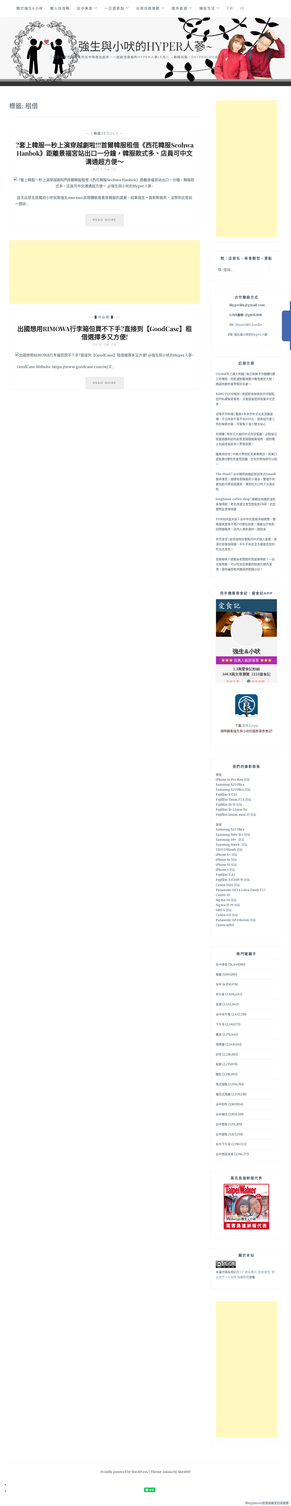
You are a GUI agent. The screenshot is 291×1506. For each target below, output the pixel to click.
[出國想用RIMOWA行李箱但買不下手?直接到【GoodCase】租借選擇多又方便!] (104, 355)
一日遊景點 (115, 8)
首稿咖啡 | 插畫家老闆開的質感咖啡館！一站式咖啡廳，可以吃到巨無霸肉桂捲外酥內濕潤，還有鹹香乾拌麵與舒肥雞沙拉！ (245, 564)
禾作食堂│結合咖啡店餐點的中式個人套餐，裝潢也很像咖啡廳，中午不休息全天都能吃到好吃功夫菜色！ (246, 544)
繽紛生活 (207, 8)
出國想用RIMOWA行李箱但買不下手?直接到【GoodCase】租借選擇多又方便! (104, 332)
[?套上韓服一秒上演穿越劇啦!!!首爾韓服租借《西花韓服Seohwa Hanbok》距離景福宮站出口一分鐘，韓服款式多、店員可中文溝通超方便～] (105, 186)
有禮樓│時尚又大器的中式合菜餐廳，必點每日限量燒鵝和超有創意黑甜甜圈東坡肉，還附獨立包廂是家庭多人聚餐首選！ (246, 439)
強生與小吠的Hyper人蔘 (250, 334)
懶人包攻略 (60, 8)
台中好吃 (222, 1104)
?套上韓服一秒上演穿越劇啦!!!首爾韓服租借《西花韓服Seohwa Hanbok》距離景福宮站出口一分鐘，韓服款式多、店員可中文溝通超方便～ (105, 153)
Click (286, 326)
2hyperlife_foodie (248, 325)
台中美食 (85, 8)
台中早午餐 (223, 1014)
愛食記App (250, 726)
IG (242, 8)
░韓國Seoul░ (104, 133)
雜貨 (219, 1034)
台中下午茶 (223, 1144)
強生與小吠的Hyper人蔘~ (145, 46)
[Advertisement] (104, 272)
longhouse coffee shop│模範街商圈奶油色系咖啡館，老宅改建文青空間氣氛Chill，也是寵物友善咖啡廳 (246, 504)
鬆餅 (219, 1064)
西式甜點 (222, 1084)
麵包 (219, 1074)
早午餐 (220, 994)
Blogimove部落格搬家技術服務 (267, 1503)
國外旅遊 (180, 8)
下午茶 (220, 1024)
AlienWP (184, 1472)
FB (230, 8)
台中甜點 (222, 1134)
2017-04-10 (104, 169)
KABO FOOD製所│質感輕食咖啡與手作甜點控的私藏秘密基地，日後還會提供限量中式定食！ (245, 399)
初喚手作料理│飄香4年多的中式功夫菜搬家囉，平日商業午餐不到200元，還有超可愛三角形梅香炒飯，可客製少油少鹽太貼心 (245, 419)
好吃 (219, 1054)
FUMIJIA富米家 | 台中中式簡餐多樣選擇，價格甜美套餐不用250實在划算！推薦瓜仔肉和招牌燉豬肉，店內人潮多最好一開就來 (246, 524)
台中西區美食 (224, 1154)
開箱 (247, 780)
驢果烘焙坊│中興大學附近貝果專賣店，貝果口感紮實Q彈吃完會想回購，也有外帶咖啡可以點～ (246, 459)
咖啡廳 (220, 1044)
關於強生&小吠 (29, 8)
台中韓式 (222, 1114)
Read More (108, 222)
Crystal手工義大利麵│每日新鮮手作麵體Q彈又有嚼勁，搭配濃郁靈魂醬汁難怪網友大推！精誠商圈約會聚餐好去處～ (245, 379)
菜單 (219, 1004)
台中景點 (222, 1124)
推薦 (219, 974)
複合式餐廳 (223, 1094)
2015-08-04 (105, 345)
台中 (219, 984)
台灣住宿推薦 (148, 8)
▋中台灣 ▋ (105, 317)
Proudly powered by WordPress (124, 1472)
